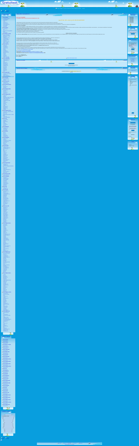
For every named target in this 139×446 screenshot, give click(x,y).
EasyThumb (5, 67)
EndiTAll (4, 302)
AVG (4, 29)
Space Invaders (5, 119)
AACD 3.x (4, 275)
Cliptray (4, 297)
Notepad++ (5, 211)
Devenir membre (133, 122)
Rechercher (132, 33)
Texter (4, 247)
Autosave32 (5, 185)
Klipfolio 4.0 (5, 325)
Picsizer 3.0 (5, 104)
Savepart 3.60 (5, 182)
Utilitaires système (8, 402)
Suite (6, 186)
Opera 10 (4, 143)
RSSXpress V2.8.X (6, 83)
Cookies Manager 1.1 (6, 200)
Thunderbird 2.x (5, 47)
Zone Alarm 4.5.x (5, 202)
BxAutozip (4, 50)
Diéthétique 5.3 (5, 154)
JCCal (4, 21)
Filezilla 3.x (5, 68)
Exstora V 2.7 (5, 20)
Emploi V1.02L (5, 155)
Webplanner (5, 70)
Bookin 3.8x (5, 150)
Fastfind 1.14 (5, 232)
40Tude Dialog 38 (6, 312)
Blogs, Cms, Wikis (8, 33)
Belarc (4, 295)
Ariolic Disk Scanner (6, 294)
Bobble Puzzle (5, 121)
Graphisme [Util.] (7, 94)
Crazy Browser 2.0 (6, 141)
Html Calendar (5, 64)
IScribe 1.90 (5, 45)
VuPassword (5, 269)
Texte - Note (7, 392)
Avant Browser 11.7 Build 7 (7, 140)
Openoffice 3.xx (5, 188)
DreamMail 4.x (5, 46)
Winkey (4, 249)
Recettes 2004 (5, 160)
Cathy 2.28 (4, 279)
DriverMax (4, 300)
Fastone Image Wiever (6, 117)
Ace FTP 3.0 (5, 66)
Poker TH (4, 125)
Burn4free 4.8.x (5, 277)
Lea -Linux (132, 61)
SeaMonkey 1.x (5, 144)
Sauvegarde (7, 176)
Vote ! (133, 112)
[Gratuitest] (10, 4)
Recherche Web (7, 173)
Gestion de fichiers (8, 84)
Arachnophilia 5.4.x (7, 76)
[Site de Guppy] (71, 72)
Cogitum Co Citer (5, 317)
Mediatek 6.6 (5, 158)
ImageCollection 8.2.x (6, 59)
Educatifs (6, 77)
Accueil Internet (5, 314)
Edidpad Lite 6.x (5, 209)
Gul (3, 322)
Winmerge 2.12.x (5, 250)
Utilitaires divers (7, 397)
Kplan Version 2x (5, 23)
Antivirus (6, 27)
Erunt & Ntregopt (5, 179)
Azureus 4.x (5, 254)
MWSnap (4, 96)
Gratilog (133, 59)
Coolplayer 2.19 (5, 136)
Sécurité (6, 189)
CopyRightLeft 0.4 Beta (6, 100)
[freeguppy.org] (64, 443)
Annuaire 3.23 (5, 86)
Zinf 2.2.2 (4, 133)
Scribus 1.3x (5, 187)
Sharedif (4, 170)
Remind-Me (5, 26)
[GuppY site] (59, 443)
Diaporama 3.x (5, 107)
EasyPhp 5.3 (5, 40)
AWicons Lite (5, 172)
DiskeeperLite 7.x (5, 298)
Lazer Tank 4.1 (5, 124)
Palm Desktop (5, 25)
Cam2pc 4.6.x (5, 102)
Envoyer (133, 130)
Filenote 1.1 (5, 233)
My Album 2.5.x (5, 106)
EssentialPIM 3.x (5, 19)
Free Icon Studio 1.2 (6, 171)
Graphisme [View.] (8, 110)
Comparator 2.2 (5, 230)
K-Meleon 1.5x (5, 138)
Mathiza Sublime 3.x (6, 75)
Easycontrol (5, 301)
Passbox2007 (5, 203)
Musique (6, 373)
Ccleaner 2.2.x (5, 296)
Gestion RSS (7, 81)
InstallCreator (5, 167)
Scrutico (4, 101)
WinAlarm (4, 270)
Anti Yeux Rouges (5, 99)
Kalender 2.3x (5, 22)
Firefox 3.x (4, 139)
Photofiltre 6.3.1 (5, 90)
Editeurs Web (7, 72)
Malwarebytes (5, 32)
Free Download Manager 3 (7, 319)
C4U (4, 316)
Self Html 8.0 (5, 69)
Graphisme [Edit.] (8, 361)
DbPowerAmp (5, 135)
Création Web (7, 58)
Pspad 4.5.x (5, 168)
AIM (3, 313)
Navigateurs (7, 137)
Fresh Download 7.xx (6, 320)
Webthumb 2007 (5, 65)
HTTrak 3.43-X (5, 323)
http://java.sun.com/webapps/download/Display (36, 52)
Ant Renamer (5, 224)
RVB (4, 61)
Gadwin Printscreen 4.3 (6, 98)
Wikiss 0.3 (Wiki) (5, 42)
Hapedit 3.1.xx (5, 74)
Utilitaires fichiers (8, 399)
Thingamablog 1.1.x (6, 60)
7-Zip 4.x (4, 274)
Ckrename (4, 229)
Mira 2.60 (4, 85)
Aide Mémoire (5, 225)
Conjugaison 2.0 (5, 256)
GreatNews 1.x (5, 321)
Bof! (3, 149)
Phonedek (4, 87)
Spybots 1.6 (5, 201)
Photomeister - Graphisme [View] (8, 111)
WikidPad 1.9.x (5, 207)
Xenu (4, 71)
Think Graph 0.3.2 (6, 248)
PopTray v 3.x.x (5, 48)
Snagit (4, 105)
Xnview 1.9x (5, 116)
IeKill (4, 324)
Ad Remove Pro (5, 293)
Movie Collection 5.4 (6, 159)
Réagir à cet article (71, 63)
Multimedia (7, 126)
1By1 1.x (4, 132)
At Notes (4, 226)
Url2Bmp (4, 109)
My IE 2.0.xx (5, 142)
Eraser (4, 204)
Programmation (7, 162)
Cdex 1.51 (4, 134)
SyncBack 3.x (5, 177)
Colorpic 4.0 (5, 95)
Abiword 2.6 (5, 208)
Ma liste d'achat (5, 157)
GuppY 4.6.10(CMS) (6, 41)
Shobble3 (4, 120)
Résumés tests (5, 343)
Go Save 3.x (5, 181)
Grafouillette (5, 210)
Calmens (4, 227)
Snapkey (4, 103)
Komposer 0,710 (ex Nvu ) (7, 73)
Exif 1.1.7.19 (5, 113)
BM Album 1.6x (5, 63)
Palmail (4, 49)
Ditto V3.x (4, 299)
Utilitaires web (7, 311)
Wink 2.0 (4, 271)
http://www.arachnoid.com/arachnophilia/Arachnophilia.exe (31, 51)
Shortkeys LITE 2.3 (6, 246)
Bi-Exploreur (5, 276)
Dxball (4, 122)
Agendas (6, 17)
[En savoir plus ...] (74, 443)
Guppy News (132, 60)
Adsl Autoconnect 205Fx (6, 315)
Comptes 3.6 (5, 152)
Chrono (4, 151)
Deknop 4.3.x (5, 62)
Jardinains (4, 123)
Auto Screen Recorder (6, 253)
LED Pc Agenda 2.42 (6, 24)
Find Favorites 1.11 (6, 318)
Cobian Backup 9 (5, 183)
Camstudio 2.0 (5, 255)
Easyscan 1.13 (5, 108)
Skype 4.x (4, 161)
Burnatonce (5, 278)
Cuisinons (4, 153)
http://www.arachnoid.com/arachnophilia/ (24, 50)
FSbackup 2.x (5, 184)
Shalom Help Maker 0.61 (7, 169)
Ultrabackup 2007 (6, 178)
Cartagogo (4, 228)
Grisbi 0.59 (4, 156)
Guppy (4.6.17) (79, 71)
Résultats (133, 113)
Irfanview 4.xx (5, 112)
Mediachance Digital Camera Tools (8, 97)
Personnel (6, 145)
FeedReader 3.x (5, 82)
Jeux (6, 118)
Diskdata (4, 231)
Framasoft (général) (132, 58)
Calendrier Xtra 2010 (6, 18)
